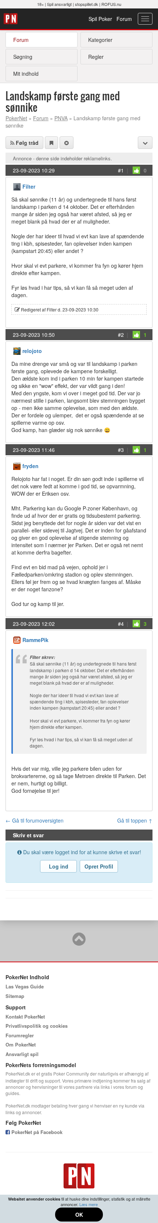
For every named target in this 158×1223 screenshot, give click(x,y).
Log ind (58, 866)
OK (79, 1214)
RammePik (35, 639)
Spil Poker (100, 18)
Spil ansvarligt (59, 4)
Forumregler (20, 1035)
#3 (121, 449)
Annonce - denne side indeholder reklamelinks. (62, 158)
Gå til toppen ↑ (134, 820)
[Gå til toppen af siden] (79, 942)
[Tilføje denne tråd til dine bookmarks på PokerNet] (51, 142)
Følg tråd (26, 142)
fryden (30, 466)
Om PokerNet (21, 1044)
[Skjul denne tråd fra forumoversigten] (66, 142)
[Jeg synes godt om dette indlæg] (136, 170)
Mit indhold (26, 73)
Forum (124, 18)
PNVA (61, 118)
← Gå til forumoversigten (35, 820)
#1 (121, 170)
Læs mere (88, 1204)
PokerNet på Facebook (36, 1131)
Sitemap (15, 995)
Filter (28, 186)
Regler (96, 56)
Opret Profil (99, 866)
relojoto (32, 350)
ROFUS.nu (111, 4)
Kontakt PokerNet (25, 1016)
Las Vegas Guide (25, 986)
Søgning (22, 56)
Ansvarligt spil (22, 1054)
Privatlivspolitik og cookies (37, 1025)
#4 (121, 623)
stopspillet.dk (86, 4)
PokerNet (11, 18)
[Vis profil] (17, 186)
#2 (121, 334)
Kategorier (100, 39)
